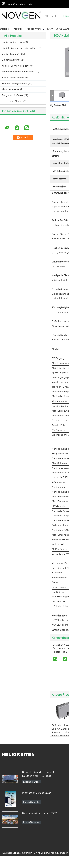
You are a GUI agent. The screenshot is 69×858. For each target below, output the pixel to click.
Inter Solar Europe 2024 (37, 792)
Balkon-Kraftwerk (11, 53)
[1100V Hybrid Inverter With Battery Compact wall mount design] (62, 95)
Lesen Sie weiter (31, 781)
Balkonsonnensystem (13, 42)
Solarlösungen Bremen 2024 (39, 812)
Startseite (51, 16)
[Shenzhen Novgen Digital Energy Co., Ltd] (21, 15)
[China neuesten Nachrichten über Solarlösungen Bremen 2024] (10, 819)
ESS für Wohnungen (12, 77)
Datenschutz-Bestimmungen (17, 852)
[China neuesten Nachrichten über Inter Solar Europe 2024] (10, 799)
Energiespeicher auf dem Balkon (19, 47)
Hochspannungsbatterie (14, 83)
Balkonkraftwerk (10, 59)
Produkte (17, 28)
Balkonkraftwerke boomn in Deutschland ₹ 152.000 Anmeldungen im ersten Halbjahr (38, 774)
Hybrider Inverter (33, 28)
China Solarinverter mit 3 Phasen (51, 852)
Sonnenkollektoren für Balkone (18, 71)
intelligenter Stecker (12, 101)
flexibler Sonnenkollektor (15, 65)
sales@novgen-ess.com (19, 3)
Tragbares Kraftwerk (12, 95)
